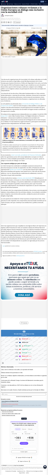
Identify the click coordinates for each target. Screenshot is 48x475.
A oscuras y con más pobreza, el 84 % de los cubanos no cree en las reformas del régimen (22, 386)
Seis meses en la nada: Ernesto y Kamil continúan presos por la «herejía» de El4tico (22, 390)
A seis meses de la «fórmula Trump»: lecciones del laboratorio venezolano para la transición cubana (22, 381)
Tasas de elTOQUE (25, 4)
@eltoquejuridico (21, 255)
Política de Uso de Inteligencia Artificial (34, 471)
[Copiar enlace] (11, 22)
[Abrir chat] (45, 467)
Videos (40, 4)
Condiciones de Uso (21, 471)
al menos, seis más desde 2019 (25, 178)
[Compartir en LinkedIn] (9, 22)
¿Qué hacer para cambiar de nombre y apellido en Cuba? (11, 413)
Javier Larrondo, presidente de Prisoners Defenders (26, 155)
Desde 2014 (18, 429)
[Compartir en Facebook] (4, 22)
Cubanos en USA (17, 4)
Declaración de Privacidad (10, 471)
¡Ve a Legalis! (24, 418)
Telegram (31, 25)
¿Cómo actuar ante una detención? (7, 411)
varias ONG (4, 116)
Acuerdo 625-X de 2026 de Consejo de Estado (10, 404)
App (43, 1)
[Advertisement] (24, 67)
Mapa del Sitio (22, 472)
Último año (24, 429)
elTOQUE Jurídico (34, 4)
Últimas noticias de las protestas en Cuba (11, 372)
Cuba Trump (10, 4)
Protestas (4, 4)
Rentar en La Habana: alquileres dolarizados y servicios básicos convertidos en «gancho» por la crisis (24, 376)
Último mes (30, 429)
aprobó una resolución (16, 169)
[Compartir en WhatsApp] (2, 22)
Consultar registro (24, 451)
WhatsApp (26, 25)
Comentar (17, 22)
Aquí (4, 246)
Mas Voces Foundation (19, 465)
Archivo (27, 472)
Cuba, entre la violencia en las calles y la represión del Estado (17, 369)
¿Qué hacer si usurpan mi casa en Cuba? (8, 415)
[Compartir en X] (6, 22)
